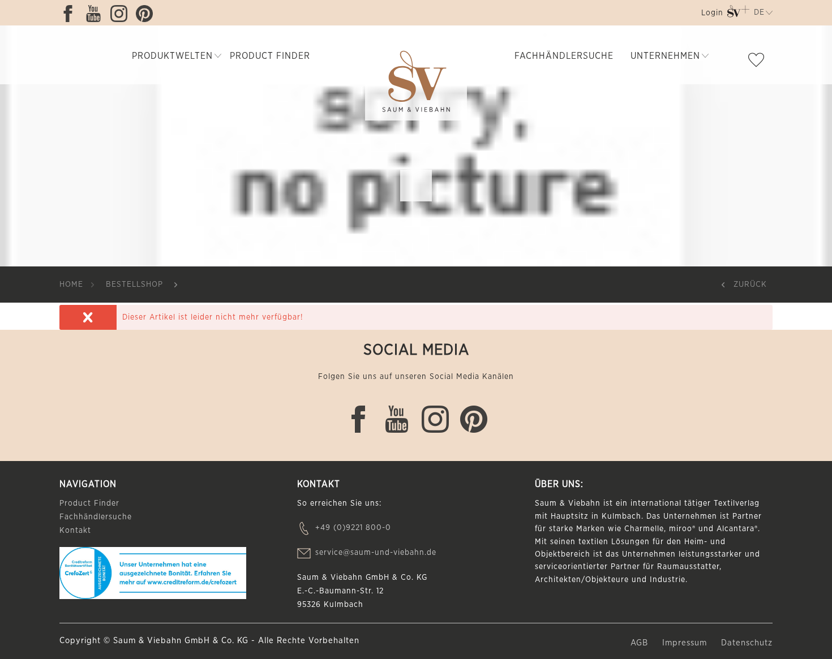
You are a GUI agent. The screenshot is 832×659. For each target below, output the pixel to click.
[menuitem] (711, 15)
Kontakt (75, 531)
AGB (641, 643)
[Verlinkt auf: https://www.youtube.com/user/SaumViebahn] (96, 13)
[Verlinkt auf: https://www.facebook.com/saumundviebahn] (70, 13)
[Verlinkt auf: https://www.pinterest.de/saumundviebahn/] (147, 13)
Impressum (686, 643)
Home (71, 284)
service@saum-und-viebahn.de (375, 553)
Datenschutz (747, 643)
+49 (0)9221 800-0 (353, 528)
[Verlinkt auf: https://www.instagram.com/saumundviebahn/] (121, 13)
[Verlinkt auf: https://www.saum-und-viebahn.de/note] (759, 62)
